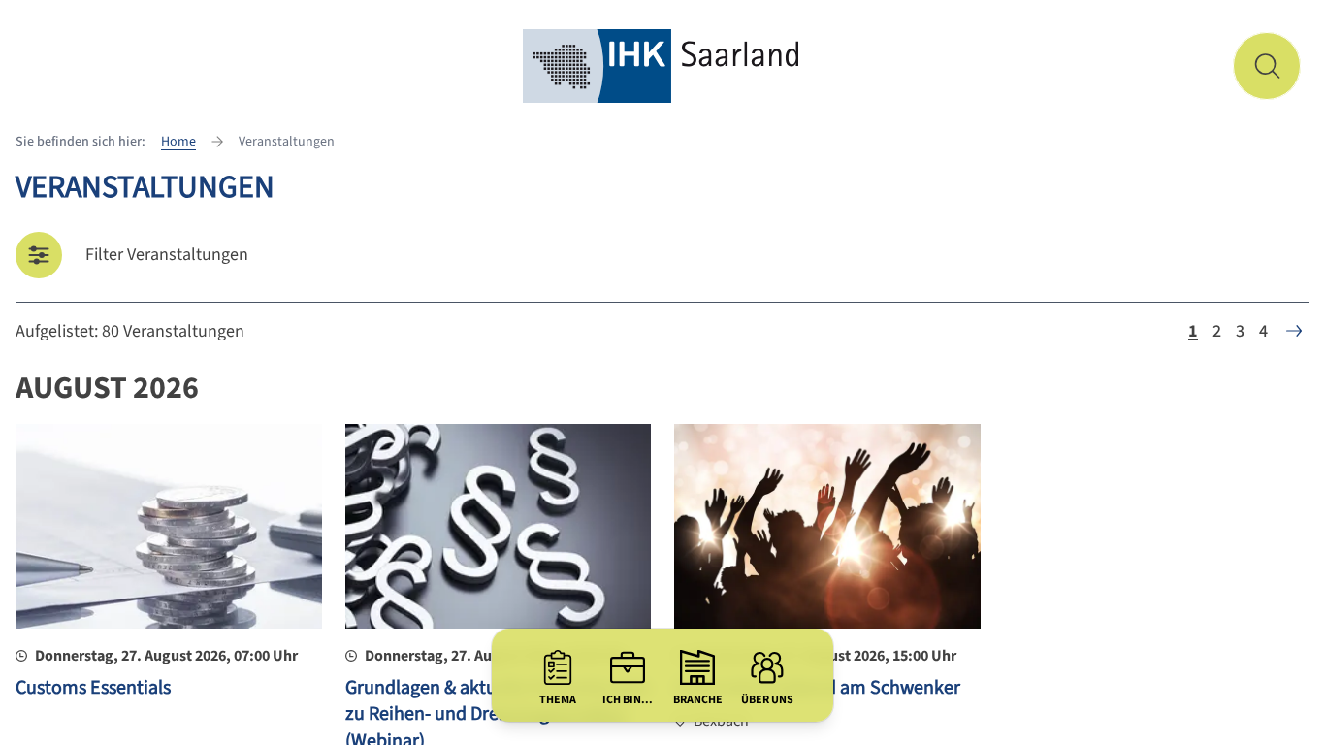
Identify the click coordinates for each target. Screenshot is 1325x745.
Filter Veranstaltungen (166, 255)
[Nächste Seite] (1293, 331)
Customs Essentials (93, 687)
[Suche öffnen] (1266, 66)
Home (178, 141)
